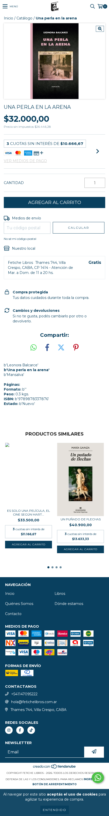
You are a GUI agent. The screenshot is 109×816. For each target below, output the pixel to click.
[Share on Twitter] (61, 348)
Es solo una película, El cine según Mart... (28, 512)
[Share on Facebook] (47, 348)
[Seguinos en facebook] (20, 730)
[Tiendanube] (54, 768)
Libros (60, 593)
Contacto (13, 613)
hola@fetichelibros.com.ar (34, 702)
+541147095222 (24, 694)
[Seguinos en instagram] (9, 730)
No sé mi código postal (20, 239)
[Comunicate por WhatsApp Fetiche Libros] (98, 777)
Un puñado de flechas (81, 519)
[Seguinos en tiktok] (31, 730)
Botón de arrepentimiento (54, 784)
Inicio (8, 18)
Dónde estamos (69, 603)
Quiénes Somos (19, 603)
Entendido (54, 810)
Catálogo (24, 18)
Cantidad (14, 183)
